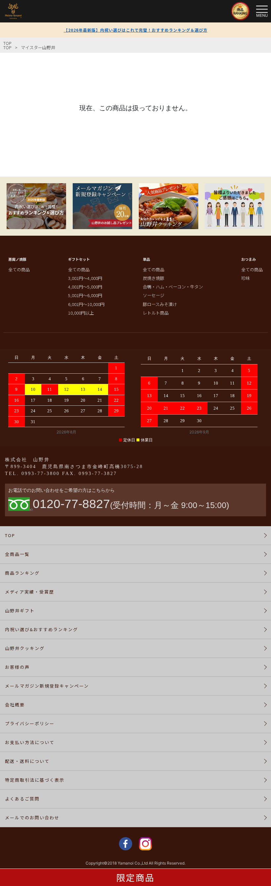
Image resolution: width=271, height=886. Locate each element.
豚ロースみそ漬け (160, 304)
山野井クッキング (25, 648)
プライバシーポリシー (30, 723)
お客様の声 (17, 667)
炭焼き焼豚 (153, 278)
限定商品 (135, 877)
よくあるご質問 (22, 799)
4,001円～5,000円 (85, 287)
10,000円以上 (81, 313)
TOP (7, 43)
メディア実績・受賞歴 (29, 592)
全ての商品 (19, 269)
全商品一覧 (17, 554)
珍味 (245, 278)
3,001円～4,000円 (85, 278)
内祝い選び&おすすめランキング (41, 629)
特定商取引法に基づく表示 (34, 780)
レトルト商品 (156, 313)
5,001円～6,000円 (85, 295)
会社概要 (15, 704)
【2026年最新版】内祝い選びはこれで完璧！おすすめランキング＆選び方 (136, 30)
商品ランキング (22, 573)
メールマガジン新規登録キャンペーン (47, 686)
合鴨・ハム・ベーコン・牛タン (173, 287)
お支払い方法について (30, 742)
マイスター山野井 (38, 47)
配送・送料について (27, 761)
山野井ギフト (20, 610)
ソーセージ (153, 295)
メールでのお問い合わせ (32, 817)
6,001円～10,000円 (86, 304)
